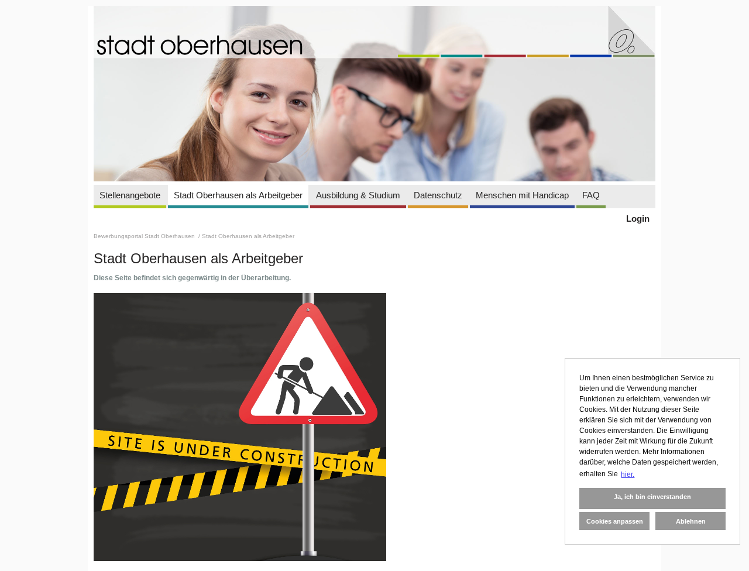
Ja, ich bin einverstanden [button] (652, 496)
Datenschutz (438, 195)
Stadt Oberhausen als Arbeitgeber (238, 195)
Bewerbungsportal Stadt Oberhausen (145, 236)
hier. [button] (627, 474)
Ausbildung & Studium (358, 195)
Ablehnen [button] (691, 521)
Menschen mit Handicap (522, 195)
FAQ (591, 195)
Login (638, 218)
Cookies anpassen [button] (614, 521)
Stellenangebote (129, 195)
